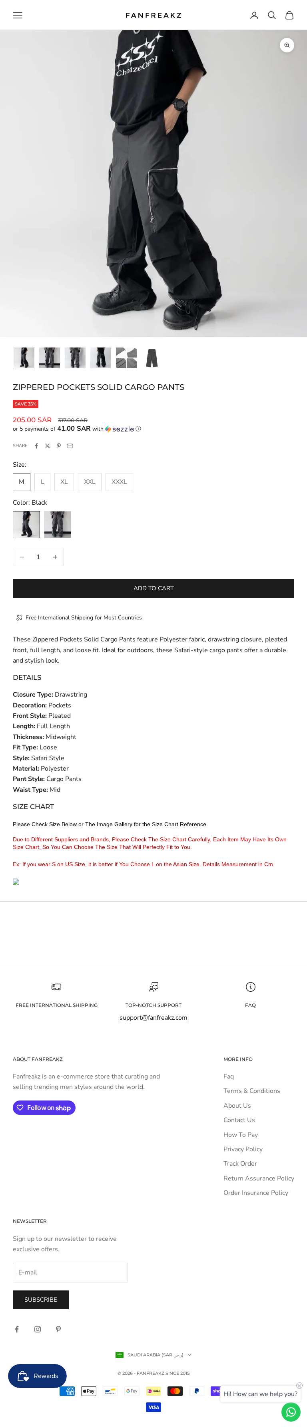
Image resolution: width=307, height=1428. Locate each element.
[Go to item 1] (24, 358)
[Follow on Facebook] (17, 1329)
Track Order (240, 1163)
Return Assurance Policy (258, 1178)
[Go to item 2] (49, 358)
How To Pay (240, 1134)
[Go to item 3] (75, 358)
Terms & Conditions (251, 1090)
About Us (237, 1105)
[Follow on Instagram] (38, 1329)
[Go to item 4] (101, 358)
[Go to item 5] (126, 358)
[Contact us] (291, 1412)
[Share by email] (70, 446)
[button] (153, 429)
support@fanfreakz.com (153, 1017)
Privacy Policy (243, 1149)
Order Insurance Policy (255, 1192)
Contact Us (239, 1120)
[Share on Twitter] (47, 446)
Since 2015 (177, 1373)
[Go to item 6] (152, 358)
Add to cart (154, 588)
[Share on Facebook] (36, 446)
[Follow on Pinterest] (58, 1329)
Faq (228, 1076)
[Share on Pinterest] (59, 446)
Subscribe (40, 1300)
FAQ (250, 1005)
